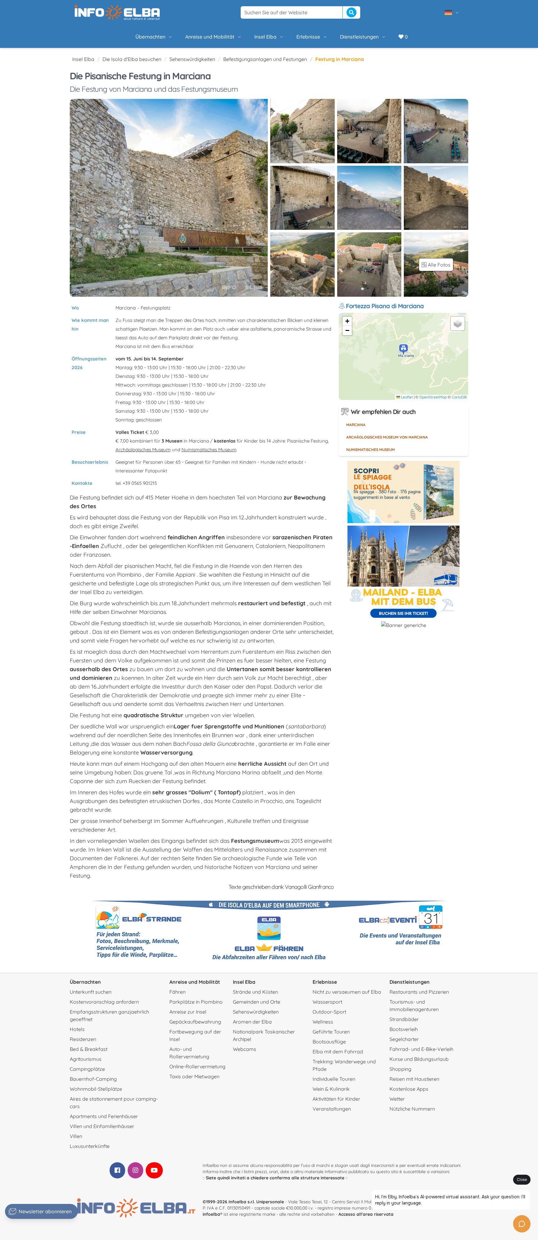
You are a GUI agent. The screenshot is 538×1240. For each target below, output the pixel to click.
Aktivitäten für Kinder (336, 1099)
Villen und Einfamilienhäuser (102, 1126)
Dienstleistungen (359, 37)
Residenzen (83, 1039)
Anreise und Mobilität (209, 37)
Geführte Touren (331, 1032)
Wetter (397, 1099)
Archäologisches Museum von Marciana (387, 437)
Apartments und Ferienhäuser (104, 1116)
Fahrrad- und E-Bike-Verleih (421, 1049)
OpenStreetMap (433, 397)
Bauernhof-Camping (93, 1079)
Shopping (400, 1069)
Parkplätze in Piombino (196, 1002)
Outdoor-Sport (329, 1012)
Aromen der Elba (252, 1022)
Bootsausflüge (329, 1041)
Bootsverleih (403, 1029)
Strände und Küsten (255, 992)
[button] (403, 350)
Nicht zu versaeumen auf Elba (347, 992)
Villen (76, 1136)
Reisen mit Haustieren (414, 1079)
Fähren (177, 992)
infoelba (211, 1214)
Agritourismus (85, 1059)
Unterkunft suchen (90, 992)
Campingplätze (87, 1069)
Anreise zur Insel (187, 1012)
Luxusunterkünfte (90, 1146)
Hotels (77, 1029)
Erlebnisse (308, 37)
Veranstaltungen (332, 1109)
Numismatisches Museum (209, 450)
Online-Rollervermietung (197, 1066)
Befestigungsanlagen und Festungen (265, 59)
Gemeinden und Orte (256, 1002)
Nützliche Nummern (412, 1109)
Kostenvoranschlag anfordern (104, 1002)
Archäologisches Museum (143, 450)
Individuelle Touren (334, 1079)
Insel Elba (265, 37)
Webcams (244, 1049)
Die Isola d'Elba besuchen (131, 59)
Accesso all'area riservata (366, 1214)
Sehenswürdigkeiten (192, 59)
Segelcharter (404, 1039)
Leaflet (406, 397)
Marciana (356, 424)
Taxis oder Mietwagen (194, 1076)
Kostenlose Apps (408, 1089)
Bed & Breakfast (88, 1049)
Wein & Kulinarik (331, 1089)
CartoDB (459, 397)
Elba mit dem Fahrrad (338, 1051)
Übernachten (150, 37)
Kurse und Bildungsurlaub (419, 1059)
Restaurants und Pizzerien (419, 992)
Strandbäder (404, 1019)
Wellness (323, 1022)
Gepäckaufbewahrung (195, 1022)
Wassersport (327, 1002)
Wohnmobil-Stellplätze (96, 1089)
